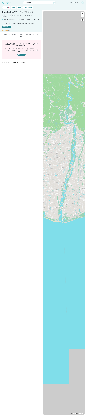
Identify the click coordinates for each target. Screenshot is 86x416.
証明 (20, 7)
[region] (64, 213)
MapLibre (73, 413)
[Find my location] (82, 20)
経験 (14, 7)
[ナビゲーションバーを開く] (82, 2)
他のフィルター (28, 7)
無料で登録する (7, 26)
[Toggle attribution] (83, 413)
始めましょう (21, 54)
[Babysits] (6, 2)
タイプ (6, 7)
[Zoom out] (82, 16)
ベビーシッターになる (74, 2)
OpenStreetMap (79, 413)
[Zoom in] (82, 13)
